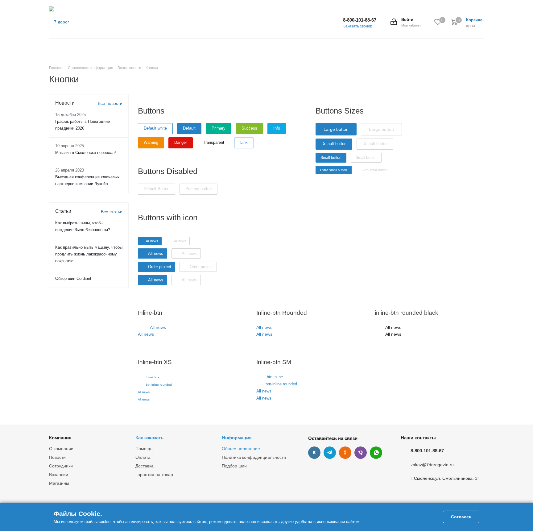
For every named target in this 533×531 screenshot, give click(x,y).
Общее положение (241, 448)
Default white (155, 128)
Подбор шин (234, 465)
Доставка (144, 465)
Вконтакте (314, 452)
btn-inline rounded (159, 384)
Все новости (110, 103)
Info (276, 128)
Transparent (213, 142)
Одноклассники (345, 452)
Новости (57, 457)
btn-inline (153, 377)
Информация (237, 437)
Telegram (330, 452)
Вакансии (58, 474)
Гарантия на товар (154, 474)
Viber (360, 452)
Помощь (143, 448)
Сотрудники (61, 465)
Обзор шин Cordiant (73, 278)
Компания (60, 437)
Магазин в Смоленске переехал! (85, 152)
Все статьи (111, 211)
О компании (61, 448)
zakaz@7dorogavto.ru (432, 464)
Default (189, 128)
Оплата (143, 457)
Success (249, 128)
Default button (333, 143)
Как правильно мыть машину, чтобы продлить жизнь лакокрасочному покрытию (88, 254)
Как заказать (149, 437)
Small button (330, 158)
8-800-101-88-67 (359, 20)
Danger (180, 142)
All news (158, 327)
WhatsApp (376, 452)
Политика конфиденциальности (254, 457)
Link (244, 142)
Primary (218, 128)
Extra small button (333, 170)
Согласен (461, 516)
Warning (151, 142)
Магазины (59, 483)
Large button (336, 129)
